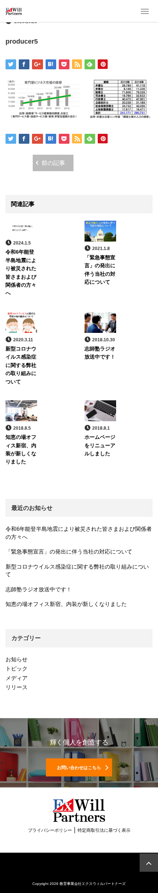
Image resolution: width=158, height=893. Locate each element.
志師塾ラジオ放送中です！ (39, 589)
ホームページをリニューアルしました (100, 445)
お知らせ (17, 659)
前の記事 (53, 163)
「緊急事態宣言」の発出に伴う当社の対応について (69, 551)
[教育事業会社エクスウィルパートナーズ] (14, 11)
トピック (17, 668)
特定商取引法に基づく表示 (104, 830)
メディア (17, 678)
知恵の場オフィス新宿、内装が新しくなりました (66, 604)
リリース (17, 687)
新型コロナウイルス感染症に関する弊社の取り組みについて (21, 365)
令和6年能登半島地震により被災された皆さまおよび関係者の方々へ (79, 533)
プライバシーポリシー (50, 830)
